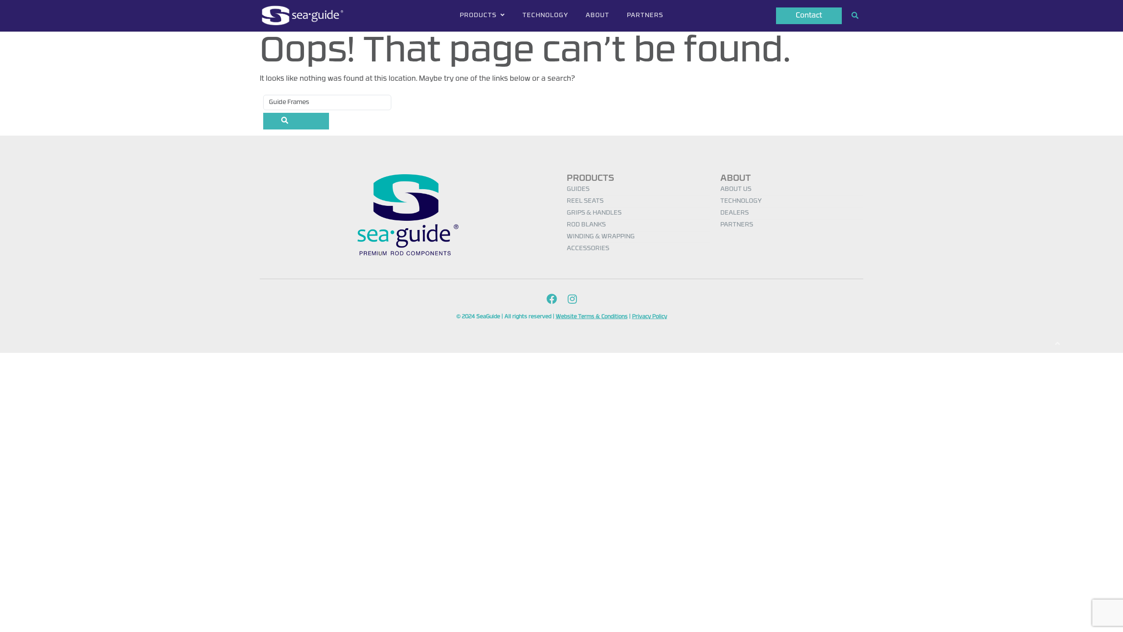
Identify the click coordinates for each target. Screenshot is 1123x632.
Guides (578, 189)
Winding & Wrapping (601, 236)
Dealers (734, 213)
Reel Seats (585, 201)
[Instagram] (572, 300)
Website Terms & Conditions (592, 317)
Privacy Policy (649, 317)
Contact (809, 15)
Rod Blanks (586, 225)
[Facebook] (552, 300)
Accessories (588, 248)
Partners (645, 15)
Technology (545, 15)
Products (479, 15)
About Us (735, 189)
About (597, 15)
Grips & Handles (594, 213)
